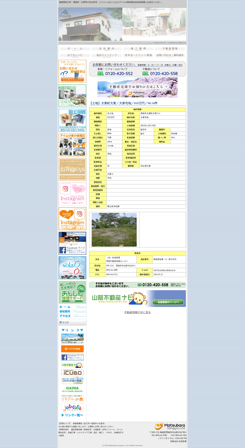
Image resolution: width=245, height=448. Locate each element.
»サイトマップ (159, 43)
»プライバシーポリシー (177, 43)
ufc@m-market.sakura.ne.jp (164, 270)
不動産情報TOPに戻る (137, 312)
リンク (65, 322)
